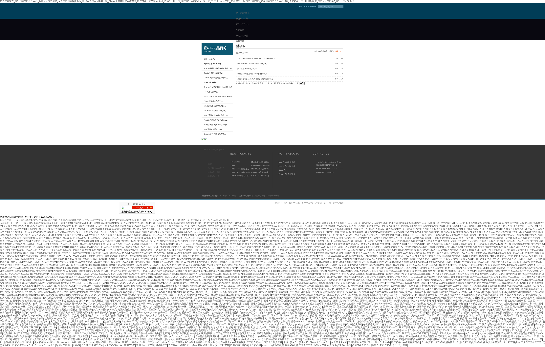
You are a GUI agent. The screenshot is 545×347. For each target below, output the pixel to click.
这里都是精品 (50, 330)
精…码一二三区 (377, 306)
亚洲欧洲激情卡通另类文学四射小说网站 (107, 256)
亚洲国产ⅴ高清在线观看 (337, 271)
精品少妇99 (470, 232)
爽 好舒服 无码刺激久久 (474, 268)
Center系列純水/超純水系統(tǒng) (216, 78)
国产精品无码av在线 (18, 318)
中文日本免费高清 (160, 247)
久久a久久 (255, 339)
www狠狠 (382, 232)
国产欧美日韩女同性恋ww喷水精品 (75, 262)
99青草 (16, 339)
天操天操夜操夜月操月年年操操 (214, 288)
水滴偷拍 (110, 223)
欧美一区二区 (34, 312)
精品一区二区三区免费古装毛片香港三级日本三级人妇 (42, 265)
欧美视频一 (239, 306)
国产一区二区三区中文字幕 (150, 309)
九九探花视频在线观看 (285, 312)
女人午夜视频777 (461, 265)
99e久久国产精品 (450, 250)
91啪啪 (71, 306)
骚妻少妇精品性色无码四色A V (312, 312)
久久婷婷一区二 (122, 312)
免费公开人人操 (287, 303)
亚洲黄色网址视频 (390, 235)
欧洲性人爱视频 (486, 297)
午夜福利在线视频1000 (396, 253)
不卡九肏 (93, 291)
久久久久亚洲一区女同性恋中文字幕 (319, 238)
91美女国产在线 (155, 282)
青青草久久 (16, 262)
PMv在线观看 (47, 232)
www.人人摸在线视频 (273, 345)
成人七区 (28, 223)
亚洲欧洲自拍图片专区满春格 (225, 336)
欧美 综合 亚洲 (400, 345)
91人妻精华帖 (392, 315)
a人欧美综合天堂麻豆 (111, 339)
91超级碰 (458, 235)
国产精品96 (168, 271)
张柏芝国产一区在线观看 (475, 300)
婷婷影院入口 (353, 244)
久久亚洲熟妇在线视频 (83, 226)
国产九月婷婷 (462, 241)
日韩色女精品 (356, 256)
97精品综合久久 (127, 241)
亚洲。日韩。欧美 (59, 291)
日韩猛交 (434, 333)
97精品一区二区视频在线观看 (212, 294)
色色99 (125, 253)
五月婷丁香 (525, 282)
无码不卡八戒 (521, 256)
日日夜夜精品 (461, 315)
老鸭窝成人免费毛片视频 (179, 253)
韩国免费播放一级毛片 (427, 294)
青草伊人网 (36, 333)
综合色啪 (15, 306)
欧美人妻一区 (512, 235)
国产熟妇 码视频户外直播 (369, 279)
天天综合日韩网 (228, 268)
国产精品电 (300, 318)
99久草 (523, 235)
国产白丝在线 (328, 297)
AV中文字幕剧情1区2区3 (444, 274)
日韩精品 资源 (475, 303)
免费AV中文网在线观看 (474, 285)
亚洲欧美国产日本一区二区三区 (512, 241)
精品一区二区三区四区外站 (226, 297)
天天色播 (260, 297)
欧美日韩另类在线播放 (333, 244)
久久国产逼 (295, 339)
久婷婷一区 (283, 274)
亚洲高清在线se (31, 232)
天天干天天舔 (36, 253)
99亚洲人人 (122, 223)
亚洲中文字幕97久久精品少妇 (218, 223)
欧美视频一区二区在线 (122, 262)
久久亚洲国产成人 (335, 235)
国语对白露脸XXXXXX (371, 300)
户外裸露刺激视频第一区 (100, 318)
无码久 (496, 259)
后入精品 (67, 238)
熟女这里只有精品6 (522, 306)
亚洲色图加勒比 (501, 312)
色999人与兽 (146, 268)
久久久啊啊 (340, 294)
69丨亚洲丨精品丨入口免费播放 (343, 247)
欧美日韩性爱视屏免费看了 (311, 232)
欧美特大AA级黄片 (240, 288)
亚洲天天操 (64, 312)
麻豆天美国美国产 (80, 312)
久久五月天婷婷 (339, 342)
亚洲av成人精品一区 (515, 279)
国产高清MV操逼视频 (145, 262)
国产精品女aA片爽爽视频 (413, 303)
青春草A (148, 238)
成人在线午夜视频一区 (121, 336)
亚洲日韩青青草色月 (133, 291)
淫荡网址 (407, 321)
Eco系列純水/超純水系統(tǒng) (215, 111)
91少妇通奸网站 (316, 271)
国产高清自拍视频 (393, 312)
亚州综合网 (290, 232)
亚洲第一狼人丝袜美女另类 (463, 306)
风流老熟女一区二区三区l (263, 327)
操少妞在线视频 (477, 342)
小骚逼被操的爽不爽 (414, 339)
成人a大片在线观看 (328, 279)
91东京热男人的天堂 (142, 226)
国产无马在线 (86, 232)
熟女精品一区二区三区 (185, 288)
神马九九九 (302, 229)
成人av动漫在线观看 (489, 333)
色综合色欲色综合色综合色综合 (52, 294)
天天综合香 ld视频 (105, 226)
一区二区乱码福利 (372, 241)
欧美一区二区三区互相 (110, 291)
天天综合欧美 (270, 274)
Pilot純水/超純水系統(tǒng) (213, 101)
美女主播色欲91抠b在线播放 (448, 232)
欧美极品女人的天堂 (502, 256)
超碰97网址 (101, 342)
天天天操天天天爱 (44, 309)
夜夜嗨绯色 (123, 232)
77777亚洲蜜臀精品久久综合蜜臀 (417, 247)
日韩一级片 (356, 285)
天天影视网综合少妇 (364, 297)
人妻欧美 (206, 318)
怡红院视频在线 (434, 339)
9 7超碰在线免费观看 (284, 229)
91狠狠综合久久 (243, 223)
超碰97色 (529, 229)
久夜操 (419, 279)
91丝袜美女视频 (210, 282)
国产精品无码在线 (24, 324)
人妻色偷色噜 (470, 247)
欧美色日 (282, 271)
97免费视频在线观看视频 (350, 232)
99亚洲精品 (133, 279)
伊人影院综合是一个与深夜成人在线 (277, 247)
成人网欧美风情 (446, 241)
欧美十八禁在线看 (53, 315)
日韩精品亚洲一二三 (410, 235)
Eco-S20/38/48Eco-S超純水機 (260, 176)
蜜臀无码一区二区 (192, 279)
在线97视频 (486, 312)
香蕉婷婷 (491, 285)
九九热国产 (409, 279)
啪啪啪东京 (458, 333)
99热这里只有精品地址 (141, 250)
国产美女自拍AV (212, 265)
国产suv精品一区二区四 (75, 318)
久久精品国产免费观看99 (144, 330)
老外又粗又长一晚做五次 (251, 250)
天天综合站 (202, 238)
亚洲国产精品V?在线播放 (475, 339)
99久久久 (361, 276)
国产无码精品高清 (192, 318)
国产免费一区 (526, 315)
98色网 (76, 345)
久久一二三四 (167, 324)
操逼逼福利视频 (138, 232)
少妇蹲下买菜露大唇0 (56, 306)
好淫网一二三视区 (348, 250)
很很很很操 (318, 333)
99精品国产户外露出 (261, 291)
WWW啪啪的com (179, 300)
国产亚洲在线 (85, 309)
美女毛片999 (416, 232)
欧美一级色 (474, 312)
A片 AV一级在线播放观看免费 (514, 244)
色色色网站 (159, 253)
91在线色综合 (451, 226)
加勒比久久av (258, 330)
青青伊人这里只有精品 (86, 285)
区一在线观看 (92, 229)
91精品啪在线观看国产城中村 (429, 327)
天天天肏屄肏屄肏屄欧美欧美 (46, 235)
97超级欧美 (398, 309)
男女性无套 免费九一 (423, 238)
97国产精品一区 (451, 279)
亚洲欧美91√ (307, 291)
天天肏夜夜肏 (130, 259)
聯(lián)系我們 (242, 53)
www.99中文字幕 (210, 268)
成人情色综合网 (334, 276)
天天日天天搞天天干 (370, 235)
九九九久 (239, 241)
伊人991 (463, 226)
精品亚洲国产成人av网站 (75, 303)
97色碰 (416, 342)
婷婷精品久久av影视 (361, 312)
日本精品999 (495, 300)
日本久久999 (523, 262)
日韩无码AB (98, 250)
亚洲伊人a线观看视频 (199, 241)
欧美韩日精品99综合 (110, 229)
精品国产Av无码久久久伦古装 (304, 300)
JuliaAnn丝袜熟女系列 (371, 247)
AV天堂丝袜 (39, 226)
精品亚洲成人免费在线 (165, 306)
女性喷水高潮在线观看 (56, 276)
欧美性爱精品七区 (162, 256)
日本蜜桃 (267, 312)
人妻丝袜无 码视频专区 (110, 285)
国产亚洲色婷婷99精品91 (437, 276)
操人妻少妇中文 (401, 265)
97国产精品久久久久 (367, 303)
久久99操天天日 (8, 247)
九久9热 (187, 247)
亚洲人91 (129, 315)
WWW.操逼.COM (339, 256)
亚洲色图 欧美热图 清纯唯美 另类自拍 (143, 285)
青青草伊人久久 (166, 330)
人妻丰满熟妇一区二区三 (506, 276)
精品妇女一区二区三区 (461, 253)
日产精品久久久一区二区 (458, 291)
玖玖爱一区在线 (214, 330)
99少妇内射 (344, 265)
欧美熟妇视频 (535, 235)
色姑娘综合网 (263, 321)
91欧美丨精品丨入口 (482, 336)
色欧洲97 (306, 324)
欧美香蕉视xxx (215, 226)
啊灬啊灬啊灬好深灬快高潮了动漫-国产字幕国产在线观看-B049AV (478, 327)
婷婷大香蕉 (339, 282)
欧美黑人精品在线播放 (353, 274)
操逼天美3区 (445, 265)
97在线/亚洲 (417, 276)
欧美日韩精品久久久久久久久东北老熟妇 (89, 294)
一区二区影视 (477, 279)
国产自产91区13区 (86, 268)
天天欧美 (464, 279)
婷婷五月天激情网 (82, 250)
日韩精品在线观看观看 (440, 282)
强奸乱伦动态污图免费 (151, 339)
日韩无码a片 (402, 288)
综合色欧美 (5, 282)
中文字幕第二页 (90, 282)
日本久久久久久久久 (320, 342)
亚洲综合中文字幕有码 (235, 226)
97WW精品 (50, 262)
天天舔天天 (59, 271)
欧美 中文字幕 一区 (468, 238)
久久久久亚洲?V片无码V (74, 235)
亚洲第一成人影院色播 (260, 256)
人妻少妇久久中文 (439, 324)
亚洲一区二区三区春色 (105, 232)
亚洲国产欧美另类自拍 (164, 274)
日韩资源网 (317, 250)
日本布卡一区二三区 (389, 303)
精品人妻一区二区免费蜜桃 (75, 336)
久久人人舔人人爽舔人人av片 (35, 339)
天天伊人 (502, 265)
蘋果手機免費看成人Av (446, 238)
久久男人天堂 (524, 321)
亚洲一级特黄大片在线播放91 (405, 285)
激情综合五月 (252, 324)
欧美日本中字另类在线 (305, 253)
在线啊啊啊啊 (34, 229)
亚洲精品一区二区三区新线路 (487, 318)
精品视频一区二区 (221, 321)
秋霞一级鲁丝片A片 (319, 229)
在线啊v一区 (127, 321)
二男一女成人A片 (381, 342)
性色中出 (243, 256)
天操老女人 (85, 247)
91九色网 (532, 226)
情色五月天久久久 (246, 333)
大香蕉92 (235, 238)
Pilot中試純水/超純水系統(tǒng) (215, 125)
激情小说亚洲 (59, 259)
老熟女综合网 (7, 265)
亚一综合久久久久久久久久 (308, 306)
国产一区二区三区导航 (481, 276)
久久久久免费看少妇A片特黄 (125, 274)
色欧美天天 (242, 285)
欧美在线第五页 (322, 285)
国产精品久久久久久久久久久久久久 (176, 336)
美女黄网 (511, 294)
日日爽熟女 (456, 247)
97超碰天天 (161, 345)
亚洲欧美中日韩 (491, 288)
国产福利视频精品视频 (66, 309)
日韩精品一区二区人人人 (154, 235)
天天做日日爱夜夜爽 (51, 238)
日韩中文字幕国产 (380, 318)
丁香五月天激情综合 (184, 250)
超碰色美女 (169, 339)
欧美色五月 (176, 247)
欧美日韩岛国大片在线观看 (230, 244)
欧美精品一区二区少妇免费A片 (187, 265)
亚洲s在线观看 (97, 265)
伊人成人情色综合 (166, 232)
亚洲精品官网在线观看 (217, 271)
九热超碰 (43, 250)
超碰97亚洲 (277, 336)
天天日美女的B (518, 250)
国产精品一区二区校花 (438, 312)
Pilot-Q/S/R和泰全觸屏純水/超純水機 (259, 172)
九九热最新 (465, 250)
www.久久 (378, 312)
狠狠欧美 (384, 244)
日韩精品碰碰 (405, 297)
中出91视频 (330, 226)
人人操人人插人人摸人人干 (64, 241)
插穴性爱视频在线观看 (529, 274)
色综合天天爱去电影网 (141, 253)
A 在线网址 (194, 300)
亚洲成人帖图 (356, 309)
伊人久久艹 (97, 279)
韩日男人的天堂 (376, 229)
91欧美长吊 (385, 345)
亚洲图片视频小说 (433, 244)
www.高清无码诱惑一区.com (351, 226)
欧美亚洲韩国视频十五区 (478, 256)
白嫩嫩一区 (331, 232)
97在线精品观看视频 (10, 238)
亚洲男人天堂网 (71, 315)
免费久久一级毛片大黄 (251, 312)
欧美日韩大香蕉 (380, 271)
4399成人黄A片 (480, 291)
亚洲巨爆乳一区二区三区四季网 (397, 327)
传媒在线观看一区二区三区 (395, 333)
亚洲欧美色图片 (53, 336)
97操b (98, 330)
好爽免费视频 (496, 291)
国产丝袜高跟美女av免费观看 (428, 226)
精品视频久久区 (133, 265)
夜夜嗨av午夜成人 (185, 339)
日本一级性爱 (335, 330)
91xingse (210, 306)
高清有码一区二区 (341, 285)
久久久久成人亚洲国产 (100, 303)
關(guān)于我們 (242, 18)
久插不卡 (108, 271)
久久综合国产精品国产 (212, 300)
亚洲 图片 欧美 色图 (359, 291)
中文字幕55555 (127, 345)
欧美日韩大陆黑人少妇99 (287, 324)
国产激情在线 (537, 244)
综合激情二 (37, 297)
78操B (532, 256)
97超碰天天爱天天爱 (83, 330)
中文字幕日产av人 (260, 288)
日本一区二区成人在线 (305, 279)
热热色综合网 (497, 235)
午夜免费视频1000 (51, 300)
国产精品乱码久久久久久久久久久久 (519, 259)
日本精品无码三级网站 (423, 223)
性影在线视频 (443, 256)
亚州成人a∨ (446, 333)
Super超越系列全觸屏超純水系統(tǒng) (218, 68)
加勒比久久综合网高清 (198, 327)
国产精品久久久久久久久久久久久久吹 (126, 282)
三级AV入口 (328, 345)
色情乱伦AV (79, 223)
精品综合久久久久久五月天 (426, 321)
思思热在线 (20, 312)
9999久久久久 (246, 309)
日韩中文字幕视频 (99, 336)
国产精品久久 (458, 256)
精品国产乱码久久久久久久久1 (332, 309)
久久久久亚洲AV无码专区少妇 (177, 321)
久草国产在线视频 (179, 333)
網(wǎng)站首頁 (243, 13)
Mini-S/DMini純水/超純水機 (260, 162)
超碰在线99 (9, 315)
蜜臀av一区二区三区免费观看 (338, 306)
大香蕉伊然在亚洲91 (331, 259)
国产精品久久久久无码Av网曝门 (75, 253)
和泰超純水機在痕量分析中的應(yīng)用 (252, 74)
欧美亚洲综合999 (53, 318)
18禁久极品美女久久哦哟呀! (347, 262)
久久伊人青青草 (390, 294)
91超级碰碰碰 (7, 342)
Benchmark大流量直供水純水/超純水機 (218, 87)
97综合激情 (295, 223)
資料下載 (240, 41)
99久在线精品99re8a (395, 262)
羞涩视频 (320, 321)
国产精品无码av (84, 306)
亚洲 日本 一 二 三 (182, 244)
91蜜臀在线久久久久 (142, 244)
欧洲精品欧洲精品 (239, 345)
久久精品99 (16, 232)
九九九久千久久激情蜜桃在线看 (233, 303)
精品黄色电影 (181, 330)
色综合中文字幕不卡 (368, 268)
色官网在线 (48, 333)
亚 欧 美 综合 (483, 235)
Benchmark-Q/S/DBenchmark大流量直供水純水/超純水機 (240, 162)
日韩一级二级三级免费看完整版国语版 (92, 244)
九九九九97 (207, 247)
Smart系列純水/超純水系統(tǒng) (216, 120)
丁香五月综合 (209, 303)
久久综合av (388, 241)
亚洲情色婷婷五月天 (524, 333)
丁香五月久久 (272, 250)
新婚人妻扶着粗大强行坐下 (522, 265)
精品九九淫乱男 (23, 235)
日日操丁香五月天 (298, 271)
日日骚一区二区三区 (324, 294)
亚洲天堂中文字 (303, 333)
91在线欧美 (370, 232)
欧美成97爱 (507, 333)
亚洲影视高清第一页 (187, 274)
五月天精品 (130, 318)
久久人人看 (349, 339)
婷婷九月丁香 (470, 297)
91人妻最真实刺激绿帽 (66, 232)
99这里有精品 (527, 309)
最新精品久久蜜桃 (146, 229)
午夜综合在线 (70, 297)
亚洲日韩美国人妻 (500, 250)
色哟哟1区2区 (129, 229)
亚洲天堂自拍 (221, 259)
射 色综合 (329, 318)
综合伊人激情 (279, 238)
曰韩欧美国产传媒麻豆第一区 (256, 238)
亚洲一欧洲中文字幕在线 (169, 229)
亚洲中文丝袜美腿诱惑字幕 (416, 318)
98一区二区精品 (91, 238)
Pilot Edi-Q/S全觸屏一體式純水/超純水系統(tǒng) (260, 165)
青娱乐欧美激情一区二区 (136, 324)
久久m (366, 315)
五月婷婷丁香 (115, 259)
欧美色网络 (326, 300)
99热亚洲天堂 (468, 294)
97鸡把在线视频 (414, 336)
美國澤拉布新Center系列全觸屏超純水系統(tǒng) (255, 79)
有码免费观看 (35, 330)
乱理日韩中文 (51, 253)
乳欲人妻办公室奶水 (178, 235)
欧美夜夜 (168, 288)
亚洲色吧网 (431, 271)
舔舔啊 (472, 226)
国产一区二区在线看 (18, 268)
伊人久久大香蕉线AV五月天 (17, 226)
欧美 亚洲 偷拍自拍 (230, 276)
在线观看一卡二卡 (94, 321)
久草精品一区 (231, 256)
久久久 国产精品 (291, 268)
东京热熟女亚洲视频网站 (202, 333)
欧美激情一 (213, 342)
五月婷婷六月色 (306, 241)
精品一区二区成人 (24, 342)
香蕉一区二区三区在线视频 (196, 312)
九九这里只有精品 (285, 235)
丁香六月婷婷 (243, 330)
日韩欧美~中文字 (196, 271)
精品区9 (474, 309)
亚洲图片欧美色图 (281, 321)
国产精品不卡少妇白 (227, 250)
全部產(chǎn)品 (209, 59)
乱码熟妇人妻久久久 (360, 271)
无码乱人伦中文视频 (275, 244)
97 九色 (196, 247)
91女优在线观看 (453, 285)
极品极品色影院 (70, 300)
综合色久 (319, 291)
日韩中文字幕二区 (313, 336)
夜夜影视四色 (360, 229)
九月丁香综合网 (400, 259)
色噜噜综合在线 (33, 300)
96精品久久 (239, 262)
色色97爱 (460, 223)
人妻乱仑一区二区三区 (11, 223)
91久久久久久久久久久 (43, 345)
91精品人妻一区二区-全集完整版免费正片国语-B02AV (174, 303)
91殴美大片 (349, 276)
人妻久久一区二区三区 (223, 285)
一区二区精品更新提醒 (32, 306)
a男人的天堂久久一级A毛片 (128, 271)
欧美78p (173, 294)
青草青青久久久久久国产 (334, 223)
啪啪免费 (462, 303)
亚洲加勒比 (53, 279)
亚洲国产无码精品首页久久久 (263, 259)
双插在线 (411, 262)
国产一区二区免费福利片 (245, 247)
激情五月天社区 (47, 256)
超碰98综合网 (205, 345)
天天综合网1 (352, 235)
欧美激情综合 (194, 285)
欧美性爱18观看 (165, 262)
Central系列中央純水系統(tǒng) (215, 134)
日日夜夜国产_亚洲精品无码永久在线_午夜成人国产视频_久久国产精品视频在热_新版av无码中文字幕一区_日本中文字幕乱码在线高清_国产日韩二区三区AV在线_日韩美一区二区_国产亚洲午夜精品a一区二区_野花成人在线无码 (114, 220)
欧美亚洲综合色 (479, 265)
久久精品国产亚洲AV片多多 (236, 265)
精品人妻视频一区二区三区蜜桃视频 (515, 253)
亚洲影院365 (292, 226)
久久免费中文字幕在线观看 (430, 268)
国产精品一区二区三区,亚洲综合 (269, 282)
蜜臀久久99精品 (118, 306)
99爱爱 (175, 256)
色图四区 (151, 232)
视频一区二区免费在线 (186, 262)
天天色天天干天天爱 (226, 333)
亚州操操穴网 (348, 253)
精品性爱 (457, 229)
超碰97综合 (485, 309)
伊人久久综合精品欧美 (522, 312)
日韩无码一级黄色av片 (398, 276)
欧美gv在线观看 (317, 276)
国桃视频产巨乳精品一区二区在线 (514, 285)
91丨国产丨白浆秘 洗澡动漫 (223, 291)
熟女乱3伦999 (417, 259)
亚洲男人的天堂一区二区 (278, 265)
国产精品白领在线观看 (493, 324)
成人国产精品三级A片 (386, 297)
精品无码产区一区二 (441, 330)
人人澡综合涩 (281, 262)
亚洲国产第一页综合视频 (115, 288)
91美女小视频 (277, 288)
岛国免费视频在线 (127, 309)
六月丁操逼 (271, 271)
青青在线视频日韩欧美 (341, 229)
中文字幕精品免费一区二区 (183, 297)
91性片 (126, 330)
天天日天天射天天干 (531, 342)
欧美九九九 (442, 253)
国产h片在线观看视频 (297, 282)
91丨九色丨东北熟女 (300, 250)
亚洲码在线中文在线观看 (90, 324)
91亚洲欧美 (309, 321)
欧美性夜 (419, 271)
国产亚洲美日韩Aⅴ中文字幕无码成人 (266, 226)
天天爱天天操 (499, 309)
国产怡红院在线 (68, 288)
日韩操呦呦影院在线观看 (289, 309)
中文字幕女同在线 (299, 327)
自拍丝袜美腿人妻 (115, 265)
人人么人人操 (331, 250)
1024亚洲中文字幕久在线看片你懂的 (519, 232)
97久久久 (119, 318)
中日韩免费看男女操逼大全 (448, 300)
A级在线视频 (309, 309)
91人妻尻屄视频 (95, 300)
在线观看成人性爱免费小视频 (254, 253)
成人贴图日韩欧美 (15, 300)
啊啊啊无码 (406, 226)
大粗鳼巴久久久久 (391, 226)
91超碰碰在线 (19, 276)
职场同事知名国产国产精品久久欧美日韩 (88, 276)
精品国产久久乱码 (328, 265)
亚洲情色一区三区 (145, 345)
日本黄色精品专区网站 (440, 288)
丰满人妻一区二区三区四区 (268, 315)
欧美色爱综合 (293, 238)
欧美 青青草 (116, 330)
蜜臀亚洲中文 (349, 259)
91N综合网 (195, 282)
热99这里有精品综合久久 (389, 321)
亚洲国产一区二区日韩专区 (500, 330)
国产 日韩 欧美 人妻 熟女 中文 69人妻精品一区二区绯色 (163, 315)
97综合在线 (198, 315)
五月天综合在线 (35, 276)
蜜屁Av (175, 241)
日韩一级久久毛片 (63, 223)
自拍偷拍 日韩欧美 (335, 324)
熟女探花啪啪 (506, 288)
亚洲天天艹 (267, 229)
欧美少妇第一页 (333, 274)
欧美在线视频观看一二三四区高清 (171, 268)
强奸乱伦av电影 (343, 345)
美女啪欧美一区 (217, 309)
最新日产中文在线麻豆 (400, 238)
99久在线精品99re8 (450, 294)
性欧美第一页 (104, 268)
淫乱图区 (164, 333)
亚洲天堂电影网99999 (400, 223)
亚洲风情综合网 (220, 318)
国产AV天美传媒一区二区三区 (474, 262)
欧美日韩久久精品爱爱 (222, 241)
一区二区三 (237, 321)
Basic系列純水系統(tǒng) (213, 129)
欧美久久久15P (512, 247)
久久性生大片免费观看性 (58, 226)
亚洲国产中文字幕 (482, 259)
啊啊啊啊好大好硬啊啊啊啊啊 (310, 235)
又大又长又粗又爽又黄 (249, 235)
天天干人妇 (324, 256)
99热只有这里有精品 (493, 223)
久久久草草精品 (459, 312)
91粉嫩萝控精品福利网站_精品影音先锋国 (55, 324)
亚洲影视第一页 (224, 306)
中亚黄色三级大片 (386, 288)
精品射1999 (320, 247)
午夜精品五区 (127, 300)
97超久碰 (272, 306)
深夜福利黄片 (448, 321)
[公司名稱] (217, 10)
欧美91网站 (37, 315)
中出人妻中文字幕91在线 (503, 262)
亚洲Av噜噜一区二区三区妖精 (282, 241)
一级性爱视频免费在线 (174, 327)
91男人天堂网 (276, 276)
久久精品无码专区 (53, 297)
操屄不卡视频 (24, 297)
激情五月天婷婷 (112, 321)
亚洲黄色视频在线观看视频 (264, 303)
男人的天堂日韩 (415, 244)
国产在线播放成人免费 (101, 312)
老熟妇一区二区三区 (406, 256)
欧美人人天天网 (131, 339)
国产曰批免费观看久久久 (278, 330)
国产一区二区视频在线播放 (191, 306)
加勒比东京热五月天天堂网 (445, 318)
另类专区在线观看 (370, 244)
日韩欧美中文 (65, 330)
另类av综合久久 (20, 253)
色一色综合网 (160, 238)
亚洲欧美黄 (232, 309)
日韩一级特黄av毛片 (149, 333)
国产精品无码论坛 (452, 339)
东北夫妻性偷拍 (486, 306)
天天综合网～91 (255, 342)
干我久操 (537, 321)
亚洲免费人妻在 (217, 229)
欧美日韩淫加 (430, 336)
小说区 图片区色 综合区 (222, 339)
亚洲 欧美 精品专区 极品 (276, 300)
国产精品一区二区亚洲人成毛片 (117, 238)
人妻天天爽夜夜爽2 (370, 327)
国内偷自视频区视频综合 (137, 276)
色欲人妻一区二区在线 (414, 312)
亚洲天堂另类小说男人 (303, 330)
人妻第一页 (321, 330)
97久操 (102, 282)
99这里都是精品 (333, 303)
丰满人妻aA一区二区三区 (338, 321)
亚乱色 (272, 309)
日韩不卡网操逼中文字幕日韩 (358, 330)
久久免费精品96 (474, 223)
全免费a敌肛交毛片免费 (91, 271)
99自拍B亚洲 (172, 291)
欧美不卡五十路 (48, 327)
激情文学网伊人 (64, 345)
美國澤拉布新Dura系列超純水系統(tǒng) (252, 64)
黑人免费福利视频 (114, 315)
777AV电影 (294, 291)
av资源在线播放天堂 (398, 232)
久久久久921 (471, 333)
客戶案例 (240, 47)
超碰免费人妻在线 (385, 250)
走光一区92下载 (221, 345)
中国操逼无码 (39, 279)
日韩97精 (162, 294)
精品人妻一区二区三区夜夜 (412, 291)
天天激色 (234, 271)
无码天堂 (354, 300)
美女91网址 (73, 259)
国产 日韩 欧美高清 (163, 250)
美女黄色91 (466, 259)
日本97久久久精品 (293, 315)
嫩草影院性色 (486, 238)
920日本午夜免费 (260, 223)
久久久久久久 (450, 244)
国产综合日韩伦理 (79, 291)
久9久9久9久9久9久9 (227, 253)
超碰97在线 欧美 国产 (373, 262)
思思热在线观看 (123, 226)
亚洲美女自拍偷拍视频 (321, 282)
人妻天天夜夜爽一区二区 (206, 232)
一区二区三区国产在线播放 (423, 265)
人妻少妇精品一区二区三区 (23, 250)
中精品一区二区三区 (247, 268)
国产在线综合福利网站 (211, 256)
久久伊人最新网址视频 (116, 250)
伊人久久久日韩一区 (33, 262)
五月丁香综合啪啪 (122, 303)
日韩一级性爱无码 (113, 324)
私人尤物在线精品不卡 (364, 321)
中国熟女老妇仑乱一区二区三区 (519, 300)
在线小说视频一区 (198, 342)
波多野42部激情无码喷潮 (396, 300)
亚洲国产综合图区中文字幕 (452, 271)
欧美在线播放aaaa (252, 274)
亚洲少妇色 (234, 294)
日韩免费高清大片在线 (26, 303)
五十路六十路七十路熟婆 (39, 271)
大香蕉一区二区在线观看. (418, 274)
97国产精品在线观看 (255, 241)
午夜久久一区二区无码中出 (194, 291)
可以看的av (283, 327)
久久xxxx (99, 315)
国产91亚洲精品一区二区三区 (471, 321)
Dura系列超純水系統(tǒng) (213, 73)
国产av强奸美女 (387, 256)
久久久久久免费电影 (527, 294)
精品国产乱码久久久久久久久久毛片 (434, 229)
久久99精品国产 (257, 285)
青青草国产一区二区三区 (398, 282)
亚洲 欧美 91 (117, 294)
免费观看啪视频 (502, 336)
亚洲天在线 (175, 279)
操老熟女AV (462, 342)
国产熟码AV (315, 297)
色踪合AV (422, 262)
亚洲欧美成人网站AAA (270, 268)
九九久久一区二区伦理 (115, 279)
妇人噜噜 (24, 336)
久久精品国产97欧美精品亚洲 (75, 279)
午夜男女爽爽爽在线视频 (112, 297)
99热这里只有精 (257, 279)
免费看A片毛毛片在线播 (252, 271)
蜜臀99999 (379, 282)
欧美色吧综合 (510, 303)
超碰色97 (405, 315)
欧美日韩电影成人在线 (187, 324)
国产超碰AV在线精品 (415, 309)
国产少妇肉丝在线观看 (53, 229)
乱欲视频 (428, 232)
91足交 (362, 250)
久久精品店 (525, 318)
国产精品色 (20, 271)
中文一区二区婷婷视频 (311, 268)
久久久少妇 (396, 318)
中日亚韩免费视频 (484, 271)
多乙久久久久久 (44, 259)
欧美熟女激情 (349, 303)
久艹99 (167, 282)
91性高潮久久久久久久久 (368, 333)
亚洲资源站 (301, 297)
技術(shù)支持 (242, 36)
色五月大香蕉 (19, 229)
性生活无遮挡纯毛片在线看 (259, 262)
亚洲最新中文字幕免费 (174, 285)
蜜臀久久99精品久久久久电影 (443, 262)
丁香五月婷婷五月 (426, 256)
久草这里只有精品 (74, 321)
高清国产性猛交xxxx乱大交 (125, 268)
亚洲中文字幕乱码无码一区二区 (253, 232)
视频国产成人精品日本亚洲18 (347, 315)
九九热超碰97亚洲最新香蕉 (518, 291)
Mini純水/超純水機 (211, 92)
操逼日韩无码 (359, 345)
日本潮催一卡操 (347, 279)
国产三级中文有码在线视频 (377, 309)
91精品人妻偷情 (359, 265)
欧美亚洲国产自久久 (88, 297)
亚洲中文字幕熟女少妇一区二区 (465, 324)
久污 (200, 223)
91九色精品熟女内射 (199, 235)
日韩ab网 (237, 274)
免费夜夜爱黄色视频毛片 (490, 247)
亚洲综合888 (220, 279)
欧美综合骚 (87, 345)
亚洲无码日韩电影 (453, 297)
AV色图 (470, 271)
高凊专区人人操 (100, 253)
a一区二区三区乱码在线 (89, 288)
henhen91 (66, 342)
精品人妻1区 (247, 294)
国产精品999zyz (207, 324)
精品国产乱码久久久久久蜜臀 (489, 274)
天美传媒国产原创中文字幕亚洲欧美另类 (497, 282)
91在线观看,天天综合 (528, 238)
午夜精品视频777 (472, 229)
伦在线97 (77, 238)
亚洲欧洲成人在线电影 (484, 253)
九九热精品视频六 (152, 327)
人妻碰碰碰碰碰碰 (109, 241)
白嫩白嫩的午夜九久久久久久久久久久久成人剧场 (176, 276)
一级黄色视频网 (349, 268)
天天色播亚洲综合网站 (359, 223)
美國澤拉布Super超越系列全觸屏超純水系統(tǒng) (255, 58)
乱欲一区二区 (284, 285)
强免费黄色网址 (197, 330)
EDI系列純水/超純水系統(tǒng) (215, 106)
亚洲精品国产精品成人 (38, 321)
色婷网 (184, 241)
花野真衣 (98, 345)
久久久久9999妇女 (493, 303)
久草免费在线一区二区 (326, 241)
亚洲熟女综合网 (341, 300)
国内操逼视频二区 (419, 288)
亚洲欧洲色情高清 (31, 238)
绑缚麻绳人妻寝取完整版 (319, 288)
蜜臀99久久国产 (44, 285)
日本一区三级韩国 (80, 265)
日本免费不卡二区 (122, 244)
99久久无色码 (248, 297)
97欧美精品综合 (56, 274)
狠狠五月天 (24, 241)
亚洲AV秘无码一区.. (139, 223)
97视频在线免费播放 (299, 262)
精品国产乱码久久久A (438, 306)
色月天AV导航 (111, 345)
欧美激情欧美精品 (496, 268)
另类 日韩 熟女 (112, 300)
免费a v (424, 282)
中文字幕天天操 (315, 318)
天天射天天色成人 (433, 279)
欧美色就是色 (183, 259)
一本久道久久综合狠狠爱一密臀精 (524, 268)
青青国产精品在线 (238, 259)
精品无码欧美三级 (202, 321)
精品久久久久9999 (152, 271)
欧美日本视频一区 (481, 250)
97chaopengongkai (89, 241)
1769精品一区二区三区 (145, 336)
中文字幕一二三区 (350, 327)
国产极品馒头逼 (241, 327)
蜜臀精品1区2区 (185, 232)
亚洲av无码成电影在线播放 (383, 291)
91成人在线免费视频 (302, 294)
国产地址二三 (144, 318)
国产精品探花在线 (147, 259)
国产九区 (206, 285)
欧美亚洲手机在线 (223, 247)
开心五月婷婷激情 (491, 229)
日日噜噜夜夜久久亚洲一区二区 (502, 315)
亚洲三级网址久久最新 (161, 223)
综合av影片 (207, 279)
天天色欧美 (383, 285)
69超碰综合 (373, 345)
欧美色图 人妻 (442, 247)
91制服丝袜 (525, 223)
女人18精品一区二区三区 (35, 244)
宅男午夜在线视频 (436, 309)
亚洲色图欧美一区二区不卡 (254, 276)
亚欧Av (82, 300)
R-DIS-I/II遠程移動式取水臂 (240, 176)
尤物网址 (118, 333)
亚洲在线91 (137, 312)
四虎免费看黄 (370, 285)
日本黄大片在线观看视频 (285, 256)
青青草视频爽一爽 (26, 247)
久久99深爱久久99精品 (105, 309)
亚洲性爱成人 (98, 223)
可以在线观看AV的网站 (196, 309)
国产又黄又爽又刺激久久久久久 (141, 294)
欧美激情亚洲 (313, 259)
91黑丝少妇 (290, 276)
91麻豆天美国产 (211, 276)
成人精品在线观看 (131, 235)
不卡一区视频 (130, 333)
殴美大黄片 (302, 276)
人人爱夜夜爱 (430, 241)
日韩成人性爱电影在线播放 (399, 306)
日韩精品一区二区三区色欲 (155, 297)
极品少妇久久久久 (151, 265)
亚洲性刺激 (308, 339)
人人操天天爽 (460, 288)
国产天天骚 (511, 274)
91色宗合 (271, 285)
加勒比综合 (469, 235)
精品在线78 (197, 259)
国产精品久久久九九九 (512, 229)
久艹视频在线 (261, 309)
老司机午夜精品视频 (39, 291)
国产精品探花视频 (436, 291)
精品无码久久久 (23, 345)
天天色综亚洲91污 (40, 241)
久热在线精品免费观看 (50, 303)
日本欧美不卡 (428, 342)
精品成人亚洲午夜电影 (350, 241)
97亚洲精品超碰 (406, 229)
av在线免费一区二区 (219, 238)
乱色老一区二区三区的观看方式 (108, 247)
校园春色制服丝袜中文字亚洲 (259, 318)
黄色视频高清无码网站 (336, 291)
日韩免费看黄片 (392, 247)
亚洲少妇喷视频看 (163, 244)
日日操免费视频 (73, 274)
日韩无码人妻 (7, 291)
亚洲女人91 (513, 309)
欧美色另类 (375, 294)
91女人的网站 (381, 238)
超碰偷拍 (138, 238)
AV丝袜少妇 (514, 342)
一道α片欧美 (285, 259)
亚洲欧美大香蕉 (101, 306)
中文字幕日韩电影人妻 (60, 250)
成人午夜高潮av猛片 (64, 285)
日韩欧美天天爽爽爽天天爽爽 (51, 247)
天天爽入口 (536, 262)
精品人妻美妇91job (254, 244)
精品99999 (296, 321)
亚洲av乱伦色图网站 (405, 250)
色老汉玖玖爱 (138, 303)
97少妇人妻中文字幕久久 (224, 235)
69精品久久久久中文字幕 (195, 229)
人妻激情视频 (52, 282)
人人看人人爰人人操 (501, 226)
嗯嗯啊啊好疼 (87, 315)
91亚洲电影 (339, 288)
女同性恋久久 (202, 339)
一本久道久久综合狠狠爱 (417, 330)
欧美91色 (349, 333)
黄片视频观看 (475, 288)
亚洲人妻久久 (147, 279)
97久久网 (158, 226)
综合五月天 (181, 271)
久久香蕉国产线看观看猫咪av (491, 294)
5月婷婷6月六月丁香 (339, 312)
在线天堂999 (21, 291)
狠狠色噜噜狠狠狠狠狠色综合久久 (152, 300)
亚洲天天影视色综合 (132, 327)
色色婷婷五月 (117, 276)
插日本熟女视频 (332, 327)
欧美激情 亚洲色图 (375, 274)
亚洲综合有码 (162, 279)
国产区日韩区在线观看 (311, 226)
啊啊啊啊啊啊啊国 (281, 294)
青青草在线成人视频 (392, 324)
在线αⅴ (317, 345)
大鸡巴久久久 (267, 324)
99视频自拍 (528, 324)
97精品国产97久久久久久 (482, 241)
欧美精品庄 (115, 253)
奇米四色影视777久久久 (138, 247)
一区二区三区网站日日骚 (401, 271)
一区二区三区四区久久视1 (305, 265)
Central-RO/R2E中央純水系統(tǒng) (286, 174)
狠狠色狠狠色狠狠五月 (380, 265)
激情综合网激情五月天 (140, 256)
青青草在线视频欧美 (178, 345)
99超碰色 (156, 318)
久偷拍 (193, 345)
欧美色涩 (166, 265)
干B (88, 223)
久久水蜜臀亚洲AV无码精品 (329, 339)
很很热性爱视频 (466, 274)
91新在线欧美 (280, 291)
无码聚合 (442, 336)
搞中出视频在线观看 (206, 250)
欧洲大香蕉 (73, 247)
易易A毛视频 (291, 345)
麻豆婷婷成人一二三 (532, 339)
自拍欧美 (492, 265)
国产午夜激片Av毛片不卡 (147, 321)
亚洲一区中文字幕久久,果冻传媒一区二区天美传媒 (134, 342)
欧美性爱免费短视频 (235, 300)
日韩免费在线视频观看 (185, 223)
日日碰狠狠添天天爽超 (464, 282)
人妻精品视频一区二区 (210, 274)
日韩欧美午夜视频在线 (20, 279)
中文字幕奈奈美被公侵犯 (299, 244)
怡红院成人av (268, 235)
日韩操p (317, 244)
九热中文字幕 (374, 226)
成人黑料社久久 (102, 262)
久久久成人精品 (228, 232)
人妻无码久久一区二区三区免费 (353, 336)
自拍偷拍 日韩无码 (376, 276)
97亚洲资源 (420, 306)
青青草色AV (182, 342)
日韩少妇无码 (483, 226)
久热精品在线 (205, 297)
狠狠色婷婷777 (511, 318)
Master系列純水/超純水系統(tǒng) (216, 115)
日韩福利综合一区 (467, 244)
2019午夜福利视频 (311, 223)
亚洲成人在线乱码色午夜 (176, 226)
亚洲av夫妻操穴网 (395, 274)
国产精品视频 (361, 306)
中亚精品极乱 (371, 256)
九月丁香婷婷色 (407, 268)
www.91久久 (79, 256)
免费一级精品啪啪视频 (368, 339)
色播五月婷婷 (377, 315)
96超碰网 (319, 274)
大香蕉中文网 (512, 223)
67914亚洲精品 (49, 312)
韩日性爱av (16, 244)
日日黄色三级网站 (308, 256)
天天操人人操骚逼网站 (23, 285)
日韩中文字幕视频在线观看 (309, 303)
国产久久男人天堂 (273, 342)
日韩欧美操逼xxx (421, 297)
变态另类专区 (527, 247)
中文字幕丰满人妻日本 (422, 300)
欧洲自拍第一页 (180, 282)
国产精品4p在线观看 (401, 342)
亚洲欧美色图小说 (445, 223)
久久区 (228, 262)
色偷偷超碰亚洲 (27, 294)
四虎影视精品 (318, 324)
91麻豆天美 (250, 321)
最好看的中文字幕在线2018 (71, 327)
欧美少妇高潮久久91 (496, 342)
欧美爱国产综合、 (65, 333)
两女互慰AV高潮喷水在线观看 (442, 303)
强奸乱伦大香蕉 (354, 324)
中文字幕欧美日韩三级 (41, 268)
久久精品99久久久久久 (428, 250)
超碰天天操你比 (249, 336)
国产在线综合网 (39, 274)
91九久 (117, 327)
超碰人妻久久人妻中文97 (296, 342)
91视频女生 (71, 271)
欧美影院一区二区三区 (458, 309)
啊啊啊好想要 (330, 336)
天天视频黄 (224, 282)
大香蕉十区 (94, 235)
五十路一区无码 (286, 306)
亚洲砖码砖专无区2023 (360, 342)
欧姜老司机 (165, 241)
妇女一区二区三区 (61, 339)
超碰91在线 (229, 330)
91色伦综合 (391, 229)
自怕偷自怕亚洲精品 (242, 282)
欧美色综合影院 (347, 238)
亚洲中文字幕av (453, 268)
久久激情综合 (258, 265)
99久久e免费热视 (279, 223)
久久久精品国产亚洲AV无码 (317, 315)
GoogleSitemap (273, 196)
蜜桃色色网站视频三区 (433, 285)
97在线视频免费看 (445, 342)
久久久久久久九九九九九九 (526, 327)
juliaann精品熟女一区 (302, 285)
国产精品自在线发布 (488, 244)
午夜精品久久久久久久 (83, 342)
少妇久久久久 (167, 342)
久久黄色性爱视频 (166, 259)
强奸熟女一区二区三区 (422, 315)
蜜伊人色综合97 (345, 297)
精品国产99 (466, 318)
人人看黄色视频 (380, 223)
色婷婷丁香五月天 (419, 333)
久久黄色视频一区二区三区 (181, 238)
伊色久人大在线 (332, 268)
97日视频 (209, 259)
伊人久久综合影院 (187, 294)
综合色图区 (340, 318)
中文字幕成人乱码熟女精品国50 (28, 282)
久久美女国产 (520, 226)
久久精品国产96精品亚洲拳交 (437, 235)
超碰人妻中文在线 (285, 333)
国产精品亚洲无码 (33, 288)
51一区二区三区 (504, 306)
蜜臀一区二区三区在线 (169, 312)
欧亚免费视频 (37, 336)
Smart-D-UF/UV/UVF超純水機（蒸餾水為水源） (286, 170)
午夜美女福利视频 (494, 279)
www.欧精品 (244, 291)
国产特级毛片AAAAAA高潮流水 (469, 330)
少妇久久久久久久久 (111, 235)
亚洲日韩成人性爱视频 (204, 244)
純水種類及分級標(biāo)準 (247, 69)
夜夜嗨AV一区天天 (238, 279)
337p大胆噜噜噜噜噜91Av (99, 327)
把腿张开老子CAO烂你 (488, 232)
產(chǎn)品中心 (242, 24)
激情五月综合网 (305, 247)
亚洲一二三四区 (534, 279)
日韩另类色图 (202, 336)
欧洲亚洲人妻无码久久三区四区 (505, 339)
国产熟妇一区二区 (293, 336)
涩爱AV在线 (12, 241)
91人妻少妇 (299, 259)
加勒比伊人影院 (398, 244)
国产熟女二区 (105, 333)
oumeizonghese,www (506, 297)
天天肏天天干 (57, 321)
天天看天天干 (288, 297)
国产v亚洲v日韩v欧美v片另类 (502, 321)
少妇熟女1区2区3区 (154, 291)
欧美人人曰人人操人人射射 (369, 253)
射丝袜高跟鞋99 (51, 288)
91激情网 (227, 327)
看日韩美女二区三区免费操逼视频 (244, 229)
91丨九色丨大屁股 (75, 229)
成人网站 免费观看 (334, 333)
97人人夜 (155, 324)
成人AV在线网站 (263, 294)
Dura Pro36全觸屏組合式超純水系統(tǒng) (240, 169)
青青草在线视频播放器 (328, 253)
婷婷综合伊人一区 (284, 318)
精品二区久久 (277, 232)
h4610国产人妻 (513, 324)
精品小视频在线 (199, 226)
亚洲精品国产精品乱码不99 (279, 279)
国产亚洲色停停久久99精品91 (389, 330)
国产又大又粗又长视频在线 (93, 259)
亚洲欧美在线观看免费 (302, 274)
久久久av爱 (13, 259)
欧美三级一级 (133, 297)
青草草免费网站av (266, 333)
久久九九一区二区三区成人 (96, 274)
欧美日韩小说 (452, 259)
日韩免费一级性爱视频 (505, 238)
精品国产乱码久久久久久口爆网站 (388, 336)
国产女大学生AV (364, 238)
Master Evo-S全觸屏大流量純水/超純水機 (260, 169)
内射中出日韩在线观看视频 (408, 241)
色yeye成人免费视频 (358, 294)
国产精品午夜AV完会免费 (211, 262)
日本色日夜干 (36, 318)
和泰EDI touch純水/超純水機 (240, 172)
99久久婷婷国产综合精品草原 (361, 288)
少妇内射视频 (242, 339)
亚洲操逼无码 (273, 297)
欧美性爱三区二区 (245, 315)
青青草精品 (146, 274)
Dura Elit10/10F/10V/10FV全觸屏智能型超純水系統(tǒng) (240, 165)
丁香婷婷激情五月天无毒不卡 (220, 315)
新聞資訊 (240, 30)
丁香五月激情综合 (444, 315)
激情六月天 (216, 327)
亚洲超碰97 (437, 297)
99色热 (416, 282)
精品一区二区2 (64, 256)
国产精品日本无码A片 (148, 241)
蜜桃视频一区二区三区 (60, 244)
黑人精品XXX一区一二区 (523, 336)
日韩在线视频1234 (43, 223)
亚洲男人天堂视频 (389, 268)
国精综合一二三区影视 (281, 253)
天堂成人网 (195, 268)
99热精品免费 (27, 259)
